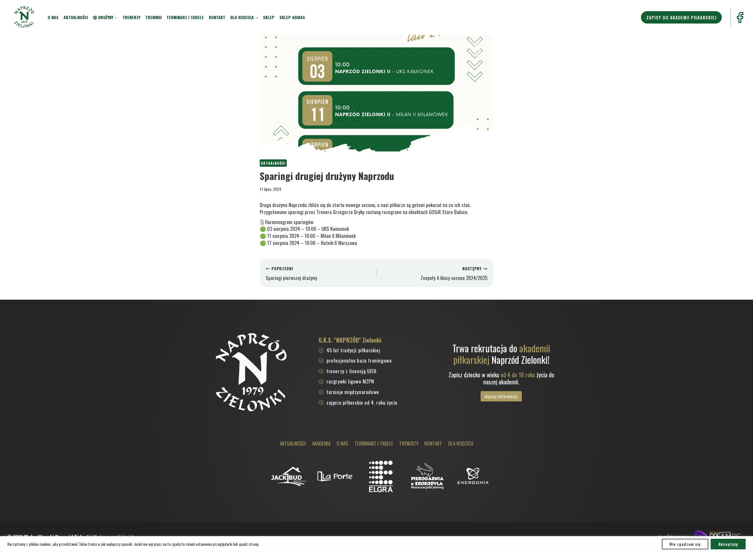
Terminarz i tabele (185, 17)
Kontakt (217, 17)
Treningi (153, 17)
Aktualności (76, 17)
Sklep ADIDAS (292, 17)
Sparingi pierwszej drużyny (291, 273)
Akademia (321, 443)
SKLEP (268, 17)
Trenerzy (131, 17)
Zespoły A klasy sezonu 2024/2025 (454, 273)
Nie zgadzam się (685, 544)
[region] (376, 544)
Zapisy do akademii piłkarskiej (681, 17)
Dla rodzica (460, 443)
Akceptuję (728, 544)
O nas (53, 17)
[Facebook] (740, 17)
